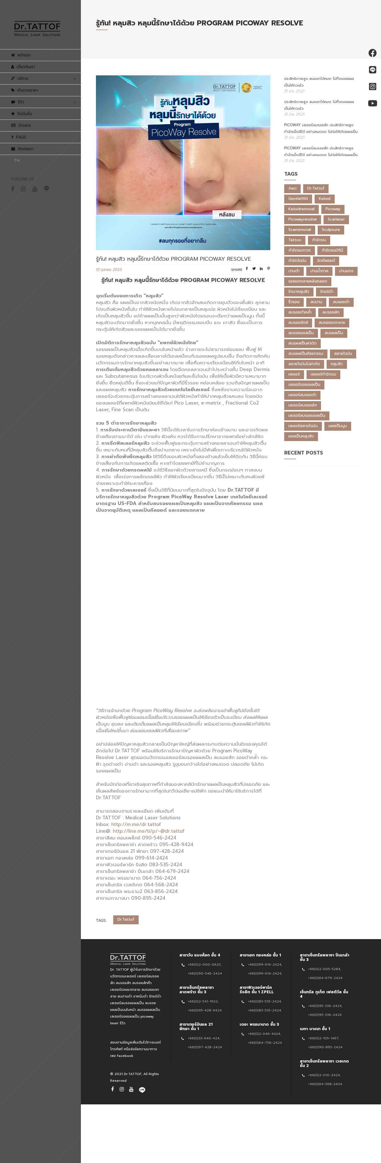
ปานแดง (346, 271)
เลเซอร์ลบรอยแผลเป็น (306, 415)
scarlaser (336, 219)
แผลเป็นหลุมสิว (301, 436)
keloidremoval (301, 209)
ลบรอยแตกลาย (332, 323)
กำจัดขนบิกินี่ (332, 250)
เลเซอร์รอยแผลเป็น (304, 384)
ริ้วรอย (294, 302)
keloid (325, 199)
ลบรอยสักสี (298, 323)
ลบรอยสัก (330, 312)
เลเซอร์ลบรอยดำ (302, 395)
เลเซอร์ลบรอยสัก (302, 405)
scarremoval (299, 230)
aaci (292, 188)
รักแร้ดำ (326, 292)
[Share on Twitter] (254, 269)
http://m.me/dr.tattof (136, 824)
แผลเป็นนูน (338, 426)
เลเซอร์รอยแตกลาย (125, 989)
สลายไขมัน (343, 353)
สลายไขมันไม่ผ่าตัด (304, 364)
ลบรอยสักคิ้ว (142, 982)
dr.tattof (125, 919)
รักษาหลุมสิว (298, 292)
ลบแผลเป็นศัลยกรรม (305, 353)
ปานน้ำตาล (319, 271)
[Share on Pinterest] (268, 269)
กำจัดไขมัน (297, 261)
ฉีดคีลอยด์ (326, 261)
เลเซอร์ (294, 374)
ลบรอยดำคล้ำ (300, 312)
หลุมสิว (337, 364)
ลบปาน (316, 302)
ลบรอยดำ (341, 302)
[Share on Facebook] (247, 269)
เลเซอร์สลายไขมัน (303, 426)
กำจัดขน (319, 240)
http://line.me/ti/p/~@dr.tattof (148, 831)
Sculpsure (331, 230)
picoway (332, 209)
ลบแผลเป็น (334, 333)
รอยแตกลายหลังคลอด (307, 281)
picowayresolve (302, 219)
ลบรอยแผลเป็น (301, 333)
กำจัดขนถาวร (299, 250)
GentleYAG (298, 199)
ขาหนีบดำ (140, 996)
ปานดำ (294, 271)
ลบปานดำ (124, 996)
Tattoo (294, 240)
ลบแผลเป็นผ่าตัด (302, 343)
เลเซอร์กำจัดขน (323, 374)
